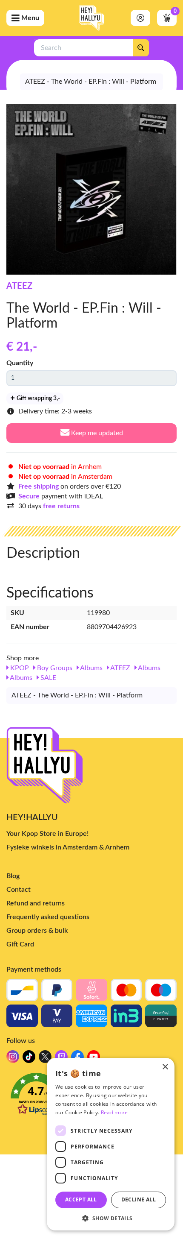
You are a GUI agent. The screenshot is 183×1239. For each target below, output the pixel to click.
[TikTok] (29, 1059)
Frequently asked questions (47, 917)
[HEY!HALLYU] (91, 18)
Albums (91, 668)
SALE (47, 677)
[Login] (140, 18)
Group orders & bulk (37, 930)
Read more (114, 1112)
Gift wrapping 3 (37, 398)
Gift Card (20, 944)
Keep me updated (96, 433)
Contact (18, 889)
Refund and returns (35, 903)
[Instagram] (12, 1059)
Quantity (19, 363)
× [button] (165, 1067)
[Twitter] (45, 1059)
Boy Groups (53, 668)
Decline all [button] (138, 1199)
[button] (110, 1218)
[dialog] (110, 1144)
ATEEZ (19, 286)
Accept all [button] (81, 1199)
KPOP (19, 668)
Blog (13, 876)
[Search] (141, 47)
